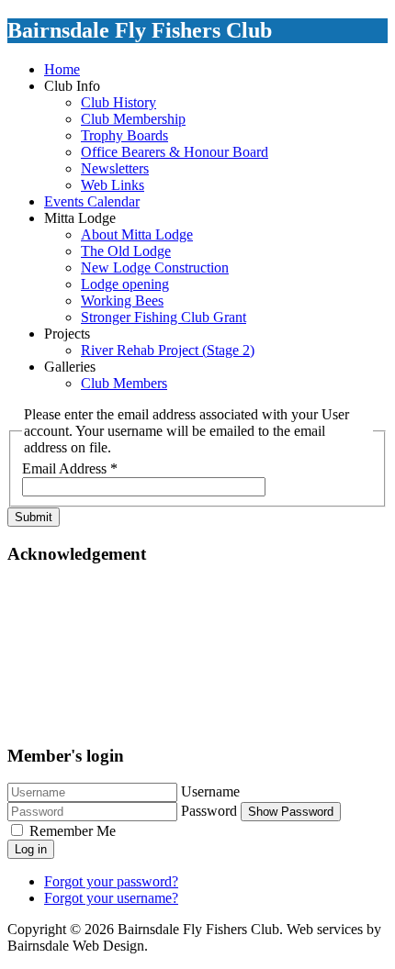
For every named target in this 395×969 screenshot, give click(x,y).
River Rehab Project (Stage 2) (167, 350)
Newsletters (115, 168)
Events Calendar (92, 201)
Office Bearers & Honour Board (174, 152)
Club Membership (133, 119)
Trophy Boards (124, 135)
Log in (31, 849)
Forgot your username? (111, 898)
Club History (118, 102)
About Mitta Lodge (137, 234)
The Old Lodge (126, 251)
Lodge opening (125, 284)
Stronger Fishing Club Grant (163, 317)
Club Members (124, 383)
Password (209, 811)
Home (62, 69)
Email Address (70, 468)
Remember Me (72, 831)
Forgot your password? (111, 881)
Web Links (112, 185)
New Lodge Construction (155, 267)
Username (210, 791)
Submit (33, 517)
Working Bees (122, 300)
